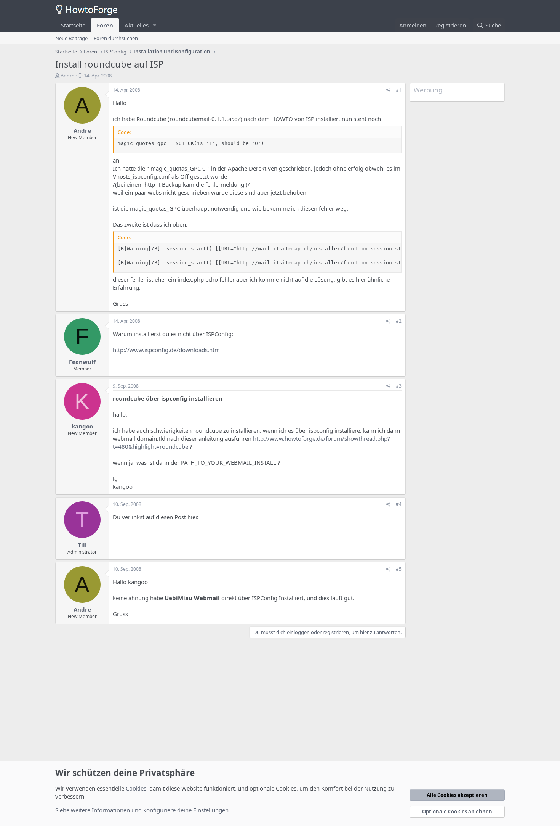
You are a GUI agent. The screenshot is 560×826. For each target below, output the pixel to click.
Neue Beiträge (71, 38)
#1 (399, 90)
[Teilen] (388, 90)
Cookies (136, 788)
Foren (105, 25)
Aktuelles (137, 25)
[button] (154, 25)
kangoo (82, 426)
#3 (399, 386)
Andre (67, 75)
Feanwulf (82, 362)
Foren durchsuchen (116, 38)
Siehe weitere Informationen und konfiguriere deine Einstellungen (142, 810)
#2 (399, 321)
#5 (399, 569)
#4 (399, 504)
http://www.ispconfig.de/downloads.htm (166, 350)
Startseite (73, 25)
